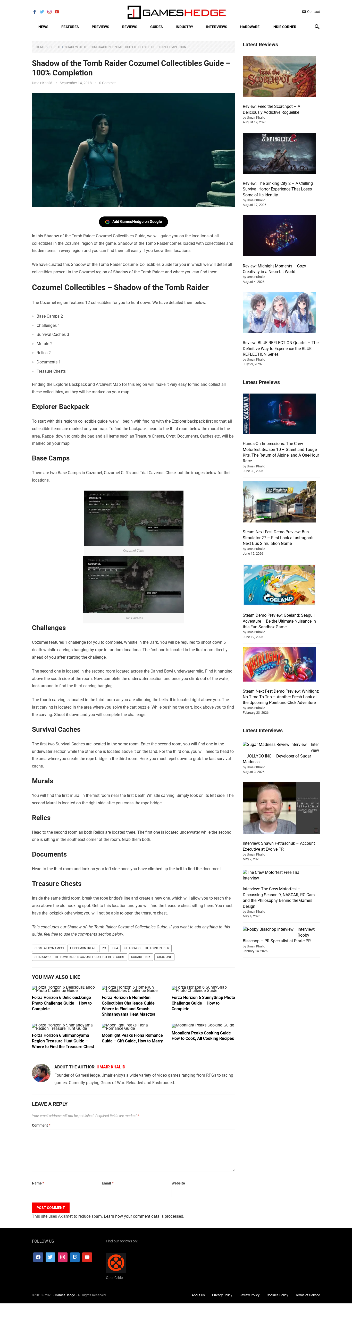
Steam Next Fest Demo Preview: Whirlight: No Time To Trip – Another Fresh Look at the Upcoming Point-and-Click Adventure (281, 697)
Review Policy (249, 1295)
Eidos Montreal (82, 948)
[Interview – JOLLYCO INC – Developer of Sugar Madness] (275, 744)
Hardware (249, 27)
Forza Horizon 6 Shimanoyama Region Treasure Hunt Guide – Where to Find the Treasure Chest (63, 1041)
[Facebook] (38, 1257)
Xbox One (164, 957)
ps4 (115, 948)
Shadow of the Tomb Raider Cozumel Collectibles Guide (80, 957)
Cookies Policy (277, 1295)
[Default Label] (75, 1257)
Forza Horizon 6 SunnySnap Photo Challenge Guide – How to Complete (203, 1003)
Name (38, 1183)
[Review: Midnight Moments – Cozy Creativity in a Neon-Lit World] (279, 236)
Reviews (129, 27)
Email (107, 1183)
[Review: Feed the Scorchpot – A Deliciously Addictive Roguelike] (279, 77)
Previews (100, 27)
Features (70, 27)
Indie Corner (284, 27)
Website (178, 1183)
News (43, 27)
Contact (313, 12)
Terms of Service (307, 1295)
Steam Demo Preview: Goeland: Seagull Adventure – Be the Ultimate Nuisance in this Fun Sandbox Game (279, 621)
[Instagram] (62, 1257)
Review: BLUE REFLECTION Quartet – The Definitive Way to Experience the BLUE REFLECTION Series (281, 348)
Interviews (216, 27)
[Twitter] (50, 1257)
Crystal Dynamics (49, 948)
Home (40, 47)
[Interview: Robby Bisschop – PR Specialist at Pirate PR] (268, 929)
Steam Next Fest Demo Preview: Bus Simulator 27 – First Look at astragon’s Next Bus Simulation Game (278, 537)
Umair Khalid (42, 83)
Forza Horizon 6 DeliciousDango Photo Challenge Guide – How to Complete (62, 1003)
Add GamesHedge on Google (137, 221)
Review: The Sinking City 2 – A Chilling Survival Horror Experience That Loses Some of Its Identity (278, 189)
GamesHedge (65, 1295)
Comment (41, 1125)
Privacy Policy (222, 1295)
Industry (184, 27)
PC (104, 948)
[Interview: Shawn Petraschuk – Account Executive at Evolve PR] (281, 808)
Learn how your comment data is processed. (144, 1216)
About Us (198, 1295)
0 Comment (108, 83)
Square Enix (140, 957)
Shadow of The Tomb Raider (146, 948)
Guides (156, 27)
